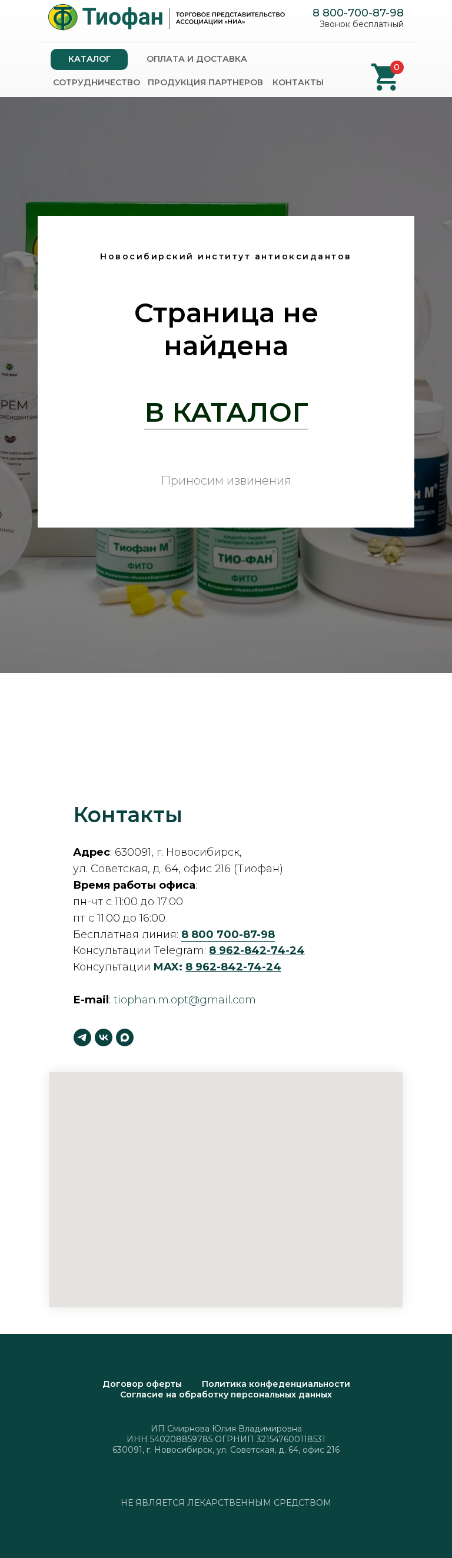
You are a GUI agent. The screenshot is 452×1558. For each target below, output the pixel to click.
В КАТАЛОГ (226, 890)
